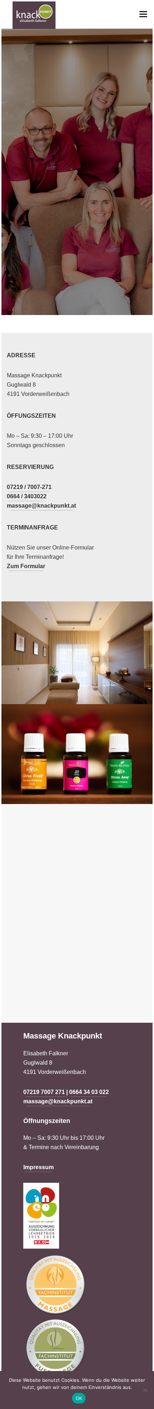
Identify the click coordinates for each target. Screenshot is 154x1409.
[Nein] (145, 1390)
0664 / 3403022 (27, 496)
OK (79, 1398)
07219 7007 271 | (46, 1092)
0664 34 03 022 (89, 1092)
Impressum (38, 1167)
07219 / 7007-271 (29, 487)
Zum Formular (26, 566)
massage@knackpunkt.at (41, 506)
